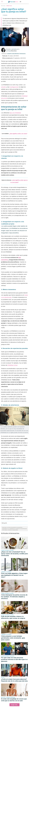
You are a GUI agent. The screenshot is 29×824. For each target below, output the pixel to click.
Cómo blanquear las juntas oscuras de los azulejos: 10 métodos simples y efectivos (14, 596)
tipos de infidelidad (15, 113)
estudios (3, 87)
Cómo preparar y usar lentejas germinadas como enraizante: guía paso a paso (13, 638)
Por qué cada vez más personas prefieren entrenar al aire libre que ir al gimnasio (14, 659)
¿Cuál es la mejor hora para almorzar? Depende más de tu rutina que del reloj (14, 680)
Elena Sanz (14, 50)
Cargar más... (14, 704)
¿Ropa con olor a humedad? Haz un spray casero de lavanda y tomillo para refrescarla (14, 553)
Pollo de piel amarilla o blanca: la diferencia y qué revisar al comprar (13, 617)
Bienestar (3, 5)
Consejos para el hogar (7, 550)
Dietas (2, 677)
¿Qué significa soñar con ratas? (18, 133)
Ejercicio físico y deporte (7, 656)
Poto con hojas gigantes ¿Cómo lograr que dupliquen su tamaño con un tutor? (14, 575)
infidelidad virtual (12, 365)
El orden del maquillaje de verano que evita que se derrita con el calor (14, 700)
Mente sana (9, 5)
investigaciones (13, 87)
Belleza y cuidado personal (8, 697)
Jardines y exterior (6, 571)
